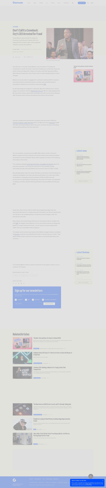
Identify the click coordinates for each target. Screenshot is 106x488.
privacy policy (88, 483)
